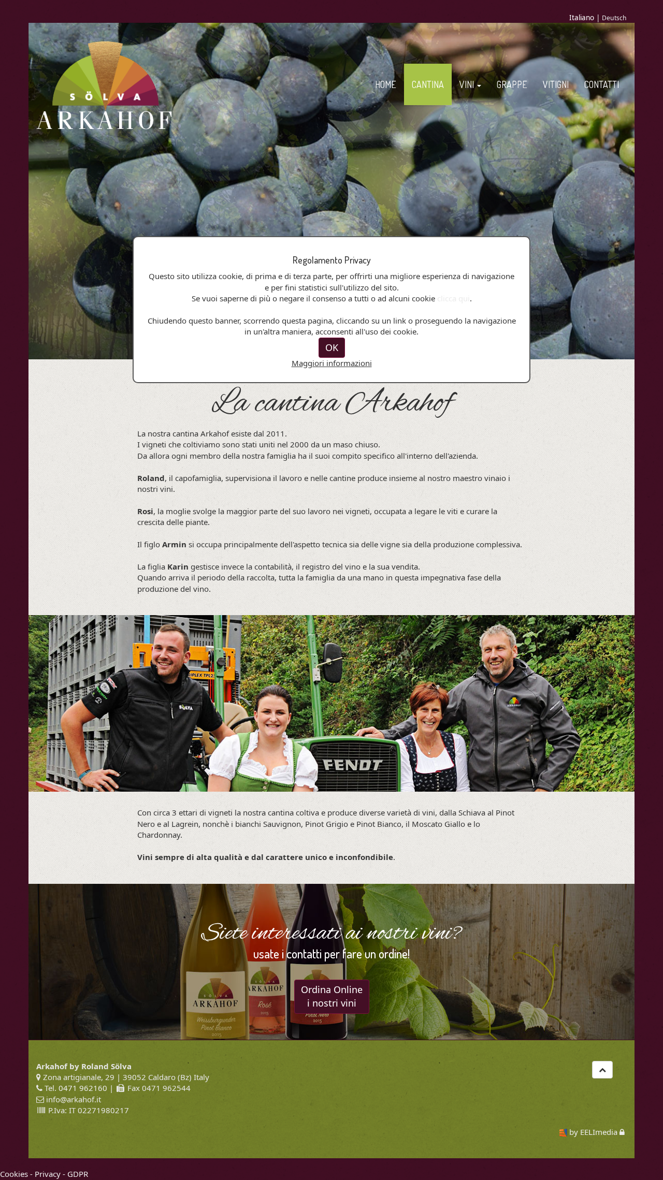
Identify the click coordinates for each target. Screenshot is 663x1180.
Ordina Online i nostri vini (332, 996)
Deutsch (614, 17)
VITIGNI (556, 84)
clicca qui (453, 298)
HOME (385, 84)
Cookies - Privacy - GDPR (44, 1174)
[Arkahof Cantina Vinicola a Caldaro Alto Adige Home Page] (104, 85)
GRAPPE (512, 84)
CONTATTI (601, 84)
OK (331, 347)
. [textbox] (266, 857)
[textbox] (331, 846)
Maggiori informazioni (332, 363)
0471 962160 (83, 1088)
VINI (467, 84)
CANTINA (428, 84)
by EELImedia (593, 1132)
